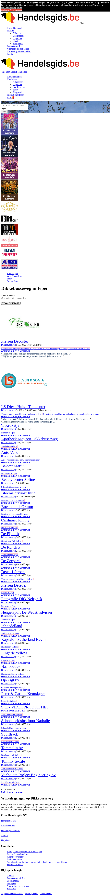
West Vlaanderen (15, 276)
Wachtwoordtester (15, 857)
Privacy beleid (31, 893)
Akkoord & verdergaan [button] (11, 10)
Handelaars (12, 79)
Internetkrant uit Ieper (17, 878)
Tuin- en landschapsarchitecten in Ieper (17, 579)
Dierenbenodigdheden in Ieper (70, 414)
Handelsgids (12, 273)
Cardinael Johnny (15, 520)
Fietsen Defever (14, 585)
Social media (13, 881)
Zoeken (10, 30)
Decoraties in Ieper (50, 414)
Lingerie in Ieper (8, 660)
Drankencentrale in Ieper (11, 755)
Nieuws (10, 875)
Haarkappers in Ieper (9, 647)
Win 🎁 (10, 97)
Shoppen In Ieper (15, 864)
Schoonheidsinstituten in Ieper (13, 487)
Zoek (4, 111)
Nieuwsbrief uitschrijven (18, 886)
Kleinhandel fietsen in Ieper (78, 349)
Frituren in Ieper (8, 433)
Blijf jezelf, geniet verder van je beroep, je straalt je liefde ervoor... (32, 356)
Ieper (9, 278)
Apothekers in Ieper (9, 446)
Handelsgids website (10, 830)
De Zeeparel (11, 560)
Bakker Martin (13, 466)
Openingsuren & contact (15, 351)
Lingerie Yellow (14, 653)
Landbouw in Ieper (91, 414)
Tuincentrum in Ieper (10, 414)
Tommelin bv (12, 747)
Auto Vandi (10, 452)
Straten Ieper (12, 281)
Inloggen (11, 54)
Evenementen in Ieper (10, 742)
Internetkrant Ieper (15, 46)
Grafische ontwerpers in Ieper (13, 687)
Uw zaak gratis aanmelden (19, 51)
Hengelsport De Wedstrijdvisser (26, 612)
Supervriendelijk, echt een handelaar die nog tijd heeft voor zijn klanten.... (36, 353)
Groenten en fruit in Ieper (11, 541)
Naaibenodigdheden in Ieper (12, 674)
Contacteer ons (8, 825)
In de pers (11, 883)
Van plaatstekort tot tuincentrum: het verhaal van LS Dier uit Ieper (37, 862)
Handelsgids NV (8, 821)
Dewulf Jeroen (13, 571)
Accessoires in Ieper (28, 349)
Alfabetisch (18, 33)
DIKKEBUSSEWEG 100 (13, 710)
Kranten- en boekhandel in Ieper (14, 514)
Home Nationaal (14, 28)
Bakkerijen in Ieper (9, 473)
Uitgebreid (17, 38)
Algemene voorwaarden (12, 893)
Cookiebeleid (46, 893)
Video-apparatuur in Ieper (11, 714)
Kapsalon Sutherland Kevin (23, 639)
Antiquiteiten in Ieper (10, 633)
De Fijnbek (10, 533)
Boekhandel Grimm (17, 506)
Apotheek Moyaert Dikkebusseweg (29, 439)
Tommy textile (13, 761)
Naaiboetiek (11, 666)
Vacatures (11, 888)
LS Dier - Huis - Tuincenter (23, 406)
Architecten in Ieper (9, 555)
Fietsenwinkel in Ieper (10, 349)
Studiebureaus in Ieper (10, 782)
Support (4, 835)
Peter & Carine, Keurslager (23, 693)
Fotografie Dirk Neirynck (21, 599)
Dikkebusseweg (8, 345)
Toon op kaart (10, 303)
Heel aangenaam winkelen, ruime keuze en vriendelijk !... (28, 421)
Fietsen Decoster (14, 341)
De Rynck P (11, 547)
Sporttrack (9, 734)
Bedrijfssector (19, 36)
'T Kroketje (10, 425)
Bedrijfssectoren (14, 859)
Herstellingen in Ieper (58, 349)
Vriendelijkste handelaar (18, 49)
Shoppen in (18, 43)
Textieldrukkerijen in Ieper (12, 769)
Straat (15, 41)
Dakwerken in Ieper (9, 528)
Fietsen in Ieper (42, 349)
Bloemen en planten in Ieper (30, 414)
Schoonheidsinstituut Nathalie (25, 720)
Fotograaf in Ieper (8, 606)
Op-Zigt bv (10, 680)
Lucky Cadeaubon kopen (18, 854)
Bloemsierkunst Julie (18, 493)
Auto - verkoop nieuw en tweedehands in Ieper (20, 460)
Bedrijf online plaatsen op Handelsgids (24, 851)
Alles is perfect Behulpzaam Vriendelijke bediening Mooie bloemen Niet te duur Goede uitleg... (45, 419)
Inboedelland (11, 626)
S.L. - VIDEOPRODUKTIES (25, 707)
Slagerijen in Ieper (8, 701)
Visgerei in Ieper (8, 620)
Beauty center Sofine (18, 479)
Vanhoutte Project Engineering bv (28, 775)
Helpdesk (5, 840)
